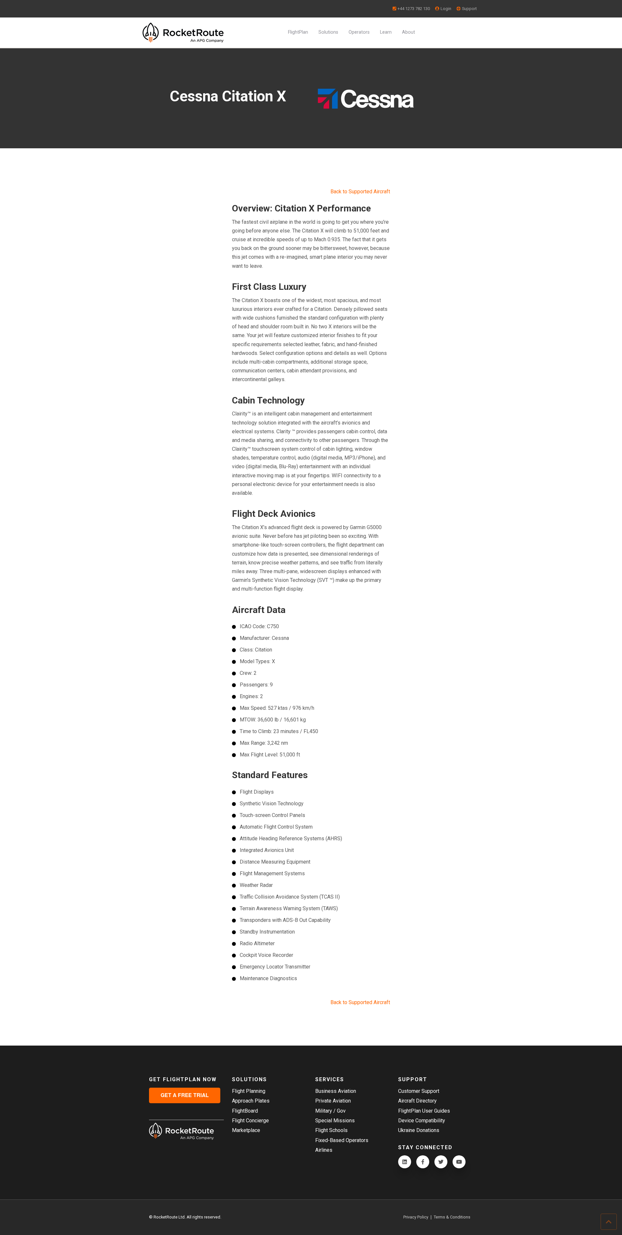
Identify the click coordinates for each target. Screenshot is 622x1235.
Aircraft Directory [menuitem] (417, 1101)
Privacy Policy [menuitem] (415, 1217)
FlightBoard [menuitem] (245, 1111)
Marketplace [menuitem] (246, 1130)
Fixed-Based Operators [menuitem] (341, 1140)
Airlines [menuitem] (323, 1150)
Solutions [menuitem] (328, 32)
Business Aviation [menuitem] (335, 1091)
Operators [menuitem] (359, 32)
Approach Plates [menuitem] (251, 1101)
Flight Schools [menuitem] (331, 1130)
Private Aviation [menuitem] (333, 1101)
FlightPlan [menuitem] (298, 32)
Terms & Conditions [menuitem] (452, 1217)
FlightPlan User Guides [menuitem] (424, 1111)
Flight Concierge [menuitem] (250, 1120)
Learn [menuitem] (386, 32)
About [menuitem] (408, 32)
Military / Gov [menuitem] (330, 1111)
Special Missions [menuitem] (335, 1120)
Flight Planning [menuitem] (248, 1091)
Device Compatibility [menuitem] (421, 1120)
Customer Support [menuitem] (418, 1091)
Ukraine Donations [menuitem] (418, 1130)
